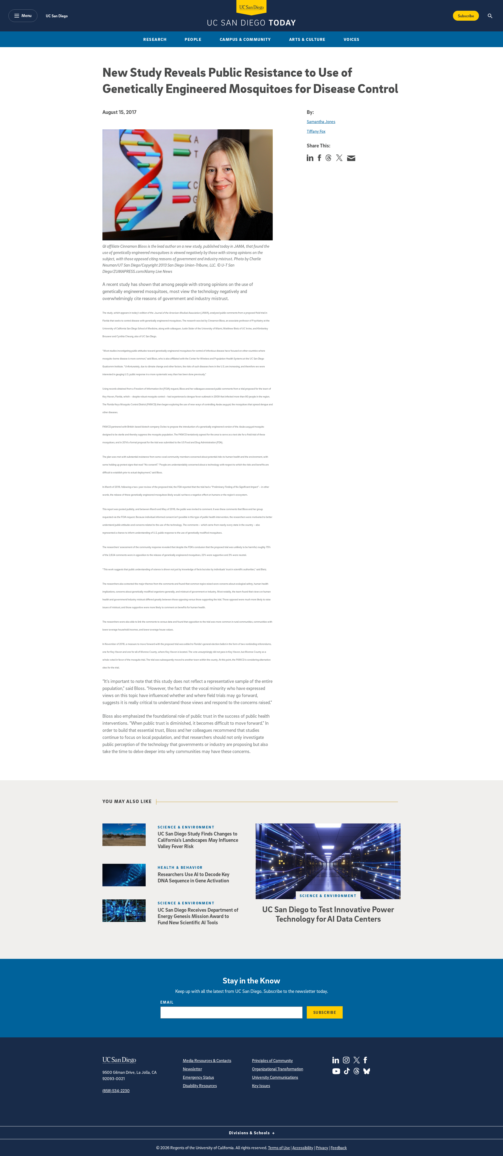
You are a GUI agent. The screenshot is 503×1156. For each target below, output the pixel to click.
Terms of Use (279, 1147)
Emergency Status (198, 1077)
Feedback (339, 1147)
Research (155, 39)
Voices (352, 39)
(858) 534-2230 (116, 1090)
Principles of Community (272, 1060)
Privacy (322, 1147)
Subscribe (466, 15)
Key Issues (261, 1085)
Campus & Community (245, 39)
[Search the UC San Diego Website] (490, 16)
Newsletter (192, 1068)
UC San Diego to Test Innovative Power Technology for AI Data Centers (328, 913)
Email (167, 1002)
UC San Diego (57, 15)
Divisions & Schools (250, 1132)
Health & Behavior (180, 867)
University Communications (275, 1077)
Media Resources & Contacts (207, 1060)
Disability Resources (200, 1085)
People (193, 39)
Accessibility (302, 1147)
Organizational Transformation (277, 1068)
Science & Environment (328, 895)
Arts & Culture (307, 39)
